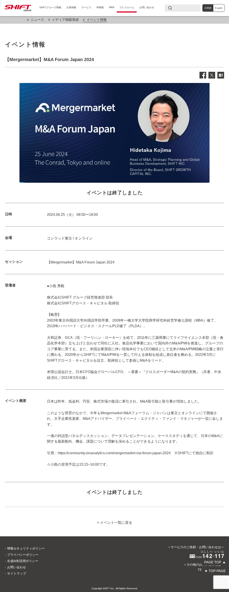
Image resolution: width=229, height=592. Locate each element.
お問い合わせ (146, 7)
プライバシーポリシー (22, 554)
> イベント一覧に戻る (114, 522)
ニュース (37, 19)
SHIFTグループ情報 (50, 7)
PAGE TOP (212, 562)
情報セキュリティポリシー (26, 548)
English (219, 8)
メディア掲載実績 (65, 19)
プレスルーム (126, 7)
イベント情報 (97, 19)
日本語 (208, 8)
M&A (111, 7)
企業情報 (71, 7)
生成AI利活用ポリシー (22, 561)
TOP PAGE (217, 571)
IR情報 (100, 7)
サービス (86, 7)
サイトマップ (16, 573)
